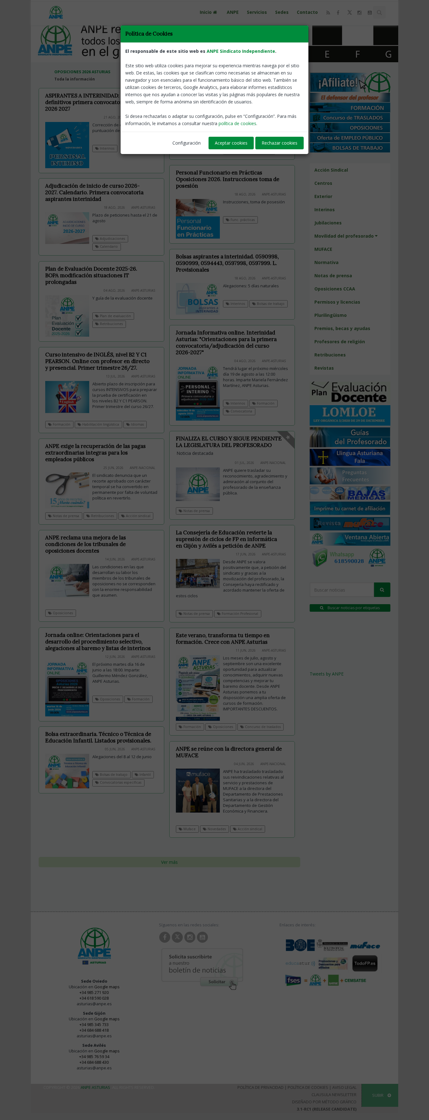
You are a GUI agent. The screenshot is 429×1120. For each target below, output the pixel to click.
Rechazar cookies (279, 143)
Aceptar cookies (231, 143)
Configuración (186, 143)
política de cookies (237, 123)
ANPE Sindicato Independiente (241, 51)
